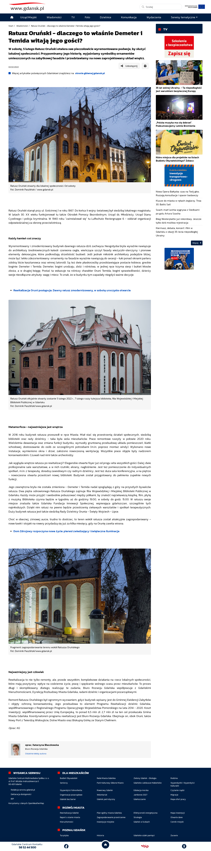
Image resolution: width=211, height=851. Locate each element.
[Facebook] (66, 846)
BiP (12, 798)
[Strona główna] (11, 17)
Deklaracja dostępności (21, 794)
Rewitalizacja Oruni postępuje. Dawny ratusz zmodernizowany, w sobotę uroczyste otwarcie (72, 290)
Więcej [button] (195, 243)
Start (10, 26)
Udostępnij (131, 66)
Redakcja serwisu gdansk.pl (23, 789)
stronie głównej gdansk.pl (90, 73)
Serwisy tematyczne (183, 17)
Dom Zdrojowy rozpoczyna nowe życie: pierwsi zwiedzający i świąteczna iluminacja (66, 531)
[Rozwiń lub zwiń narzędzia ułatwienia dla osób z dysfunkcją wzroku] (184, 846)
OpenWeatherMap (36, 803)
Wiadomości (22, 26)
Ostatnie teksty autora (35, 753)
